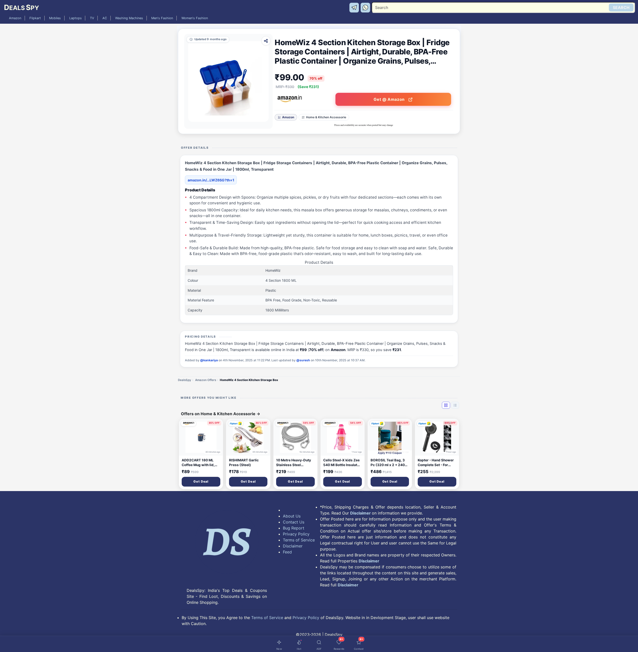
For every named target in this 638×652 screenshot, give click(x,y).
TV (92, 18)
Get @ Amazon (390, 99)
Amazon (15, 18)
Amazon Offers (205, 380)
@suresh (303, 360)
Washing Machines (129, 18)
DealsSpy (184, 380)
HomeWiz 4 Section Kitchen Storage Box (249, 380)
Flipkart (35, 18)
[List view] (455, 405)
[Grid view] (446, 405)
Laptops (75, 18)
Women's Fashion (194, 18)
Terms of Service (299, 539)
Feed (287, 551)
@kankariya (209, 360)
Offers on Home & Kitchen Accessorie (220, 413)
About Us (292, 516)
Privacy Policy (296, 533)
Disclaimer (293, 545)
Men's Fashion (162, 18)
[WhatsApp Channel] (366, 7)
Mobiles (55, 18)
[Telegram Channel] (355, 7)
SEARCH (621, 7)
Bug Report (293, 527)
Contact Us (293, 522)
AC (104, 18)
